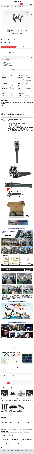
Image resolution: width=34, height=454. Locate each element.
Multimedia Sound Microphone (6, 443)
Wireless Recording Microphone (25, 443)
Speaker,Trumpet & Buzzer (5, 433)
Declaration (26, 450)
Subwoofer (10, 420)
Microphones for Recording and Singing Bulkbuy (22, 445)
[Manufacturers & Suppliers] (17, 1)
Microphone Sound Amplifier (16, 443)
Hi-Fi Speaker (20, 433)
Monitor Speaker (19, 420)
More (1, 447)
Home (1, 6)
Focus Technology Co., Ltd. (11, 450)
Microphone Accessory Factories (26, 439)
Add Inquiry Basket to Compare (17, 33)
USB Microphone (4, 435)
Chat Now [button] (25, 46)
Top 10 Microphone (4, 445)
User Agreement (22, 450)
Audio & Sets (11, 6)
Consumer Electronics (6, 6)
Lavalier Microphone (11, 435)
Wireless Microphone (26, 433)
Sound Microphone (13, 441)
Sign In (2, 65)
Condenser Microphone (20, 6)
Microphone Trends (11, 445)
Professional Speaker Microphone (22, 441)
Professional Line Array (4, 420)
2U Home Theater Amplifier (4, 422)
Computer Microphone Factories (15, 439)
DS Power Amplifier (11, 422)
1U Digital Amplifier (19, 422)
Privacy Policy (30, 450)
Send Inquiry (9, 46)
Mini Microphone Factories (5, 441)
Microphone (15, 6)
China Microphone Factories (5, 439)
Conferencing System (13, 433)
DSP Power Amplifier (28, 422)
